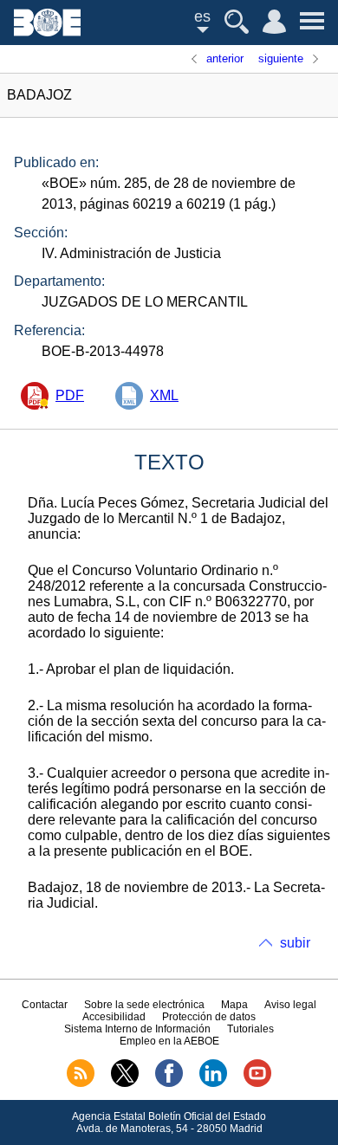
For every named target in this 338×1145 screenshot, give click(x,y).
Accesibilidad (114, 1017)
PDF (69, 395)
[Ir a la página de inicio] (47, 31)
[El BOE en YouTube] (257, 1083)
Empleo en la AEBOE (169, 1041)
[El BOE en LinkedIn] (213, 1083)
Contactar (45, 1005)
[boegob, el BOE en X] (125, 1083)
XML (164, 395)
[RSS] (80, 1083)
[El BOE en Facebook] (169, 1083)
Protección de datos (209, 1017)
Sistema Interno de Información (137, 1029)
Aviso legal (290, 1005)
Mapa (234, 1005)
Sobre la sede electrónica (144, 1005)
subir (295, 942)
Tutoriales (250, 1029)
